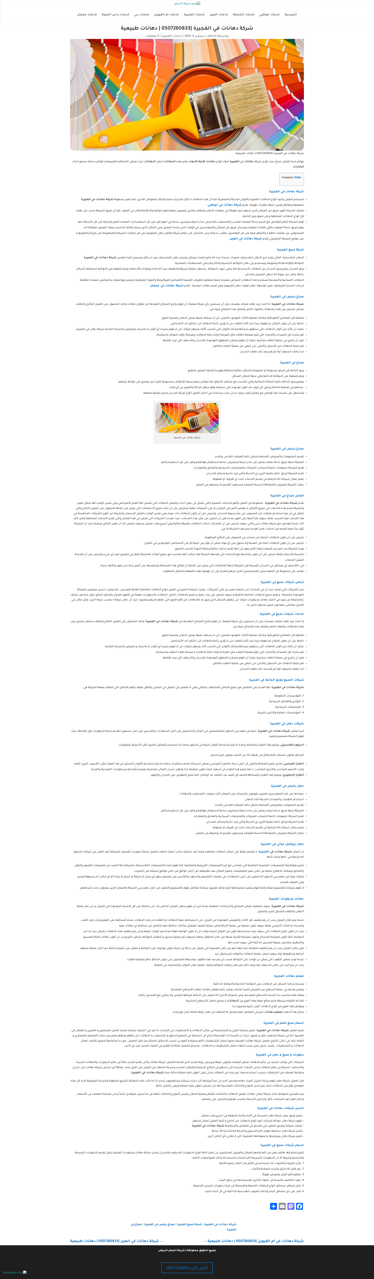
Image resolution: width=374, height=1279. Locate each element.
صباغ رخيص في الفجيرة (287, 296)
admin (212, 36)
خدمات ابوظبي (269, 14)
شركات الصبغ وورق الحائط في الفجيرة (276, 680)
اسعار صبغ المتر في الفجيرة (283, 1023)
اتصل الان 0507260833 (187, 1268)
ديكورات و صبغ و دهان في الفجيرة (280, 1055)
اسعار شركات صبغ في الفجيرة (282, 1145)
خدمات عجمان (87, 14)
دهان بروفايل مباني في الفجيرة (282, 844)
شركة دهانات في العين (246, 239)
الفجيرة (263, 852)
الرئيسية (291, 14)
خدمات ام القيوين (166, 14)
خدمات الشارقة (244, 14)
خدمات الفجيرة (194, 14)
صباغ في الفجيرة (292, 362)
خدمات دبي (141, 14)
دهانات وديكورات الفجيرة (286, 899)
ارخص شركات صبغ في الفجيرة (282, 582)
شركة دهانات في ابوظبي (225, 205)
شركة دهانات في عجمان (167, 285)
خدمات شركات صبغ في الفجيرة (282, 614)
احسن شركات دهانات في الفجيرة (280, 1108)
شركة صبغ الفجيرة (290, 250)
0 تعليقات (152, 36)
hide (298, 177)
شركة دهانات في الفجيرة (286, 191)
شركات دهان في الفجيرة (287, 723)
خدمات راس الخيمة (115, 14)
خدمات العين (219, 14)
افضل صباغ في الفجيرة (287, 495)
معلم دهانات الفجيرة (289, 976)
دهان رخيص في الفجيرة (287, 786)
